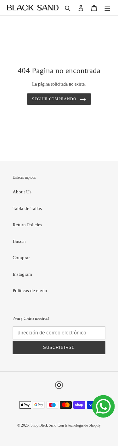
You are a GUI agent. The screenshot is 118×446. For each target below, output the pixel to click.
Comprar (21, 257)
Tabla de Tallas (27, 208)
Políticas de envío (30, 290)
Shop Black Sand (43, 425)
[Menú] (107, 7)
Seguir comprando (54, 99)
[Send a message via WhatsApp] (103, 406)
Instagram (22, 274)
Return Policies (27, 224)
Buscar (19, 241)
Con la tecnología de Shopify (79, 425)
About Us (22, 191)
